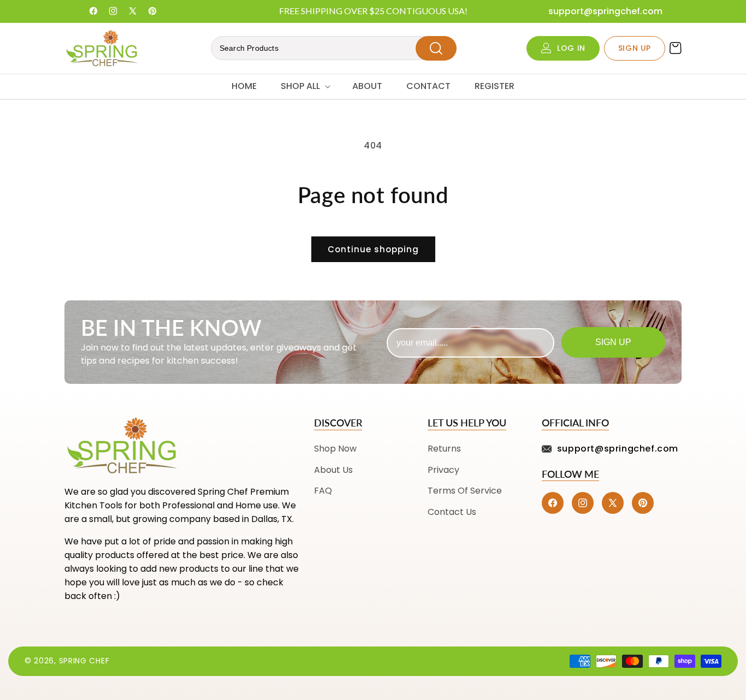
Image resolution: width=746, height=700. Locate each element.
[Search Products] (436, 48)
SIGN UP (634, 48)
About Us (333, 470)
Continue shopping (373, 249)
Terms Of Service (465, 490)
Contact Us (452, 512)
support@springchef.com (605, 11)
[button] (304, 86)
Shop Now (335, 448)
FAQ (323, 490)
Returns (444, 448)
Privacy (443, 470)
